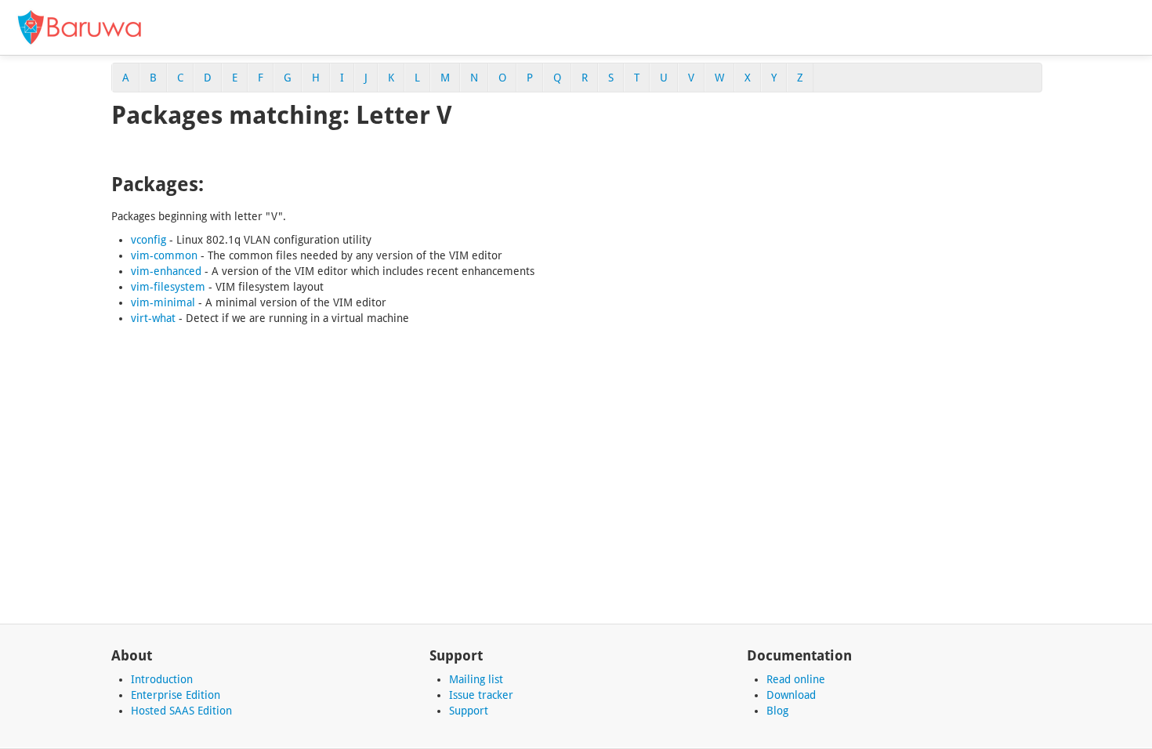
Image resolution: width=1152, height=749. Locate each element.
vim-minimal (163, 302)
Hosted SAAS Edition (181, 710)
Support (468, 710)
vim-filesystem (168, 286)
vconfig (148, 239)
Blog (777, 710)
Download (791, 695)
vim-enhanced (166, 271)
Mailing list (476, 679)
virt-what (153, 318)
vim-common (164, 255)
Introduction (162, 679)
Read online (795, 679)
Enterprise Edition (175, 695)
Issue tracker (481, 695)
